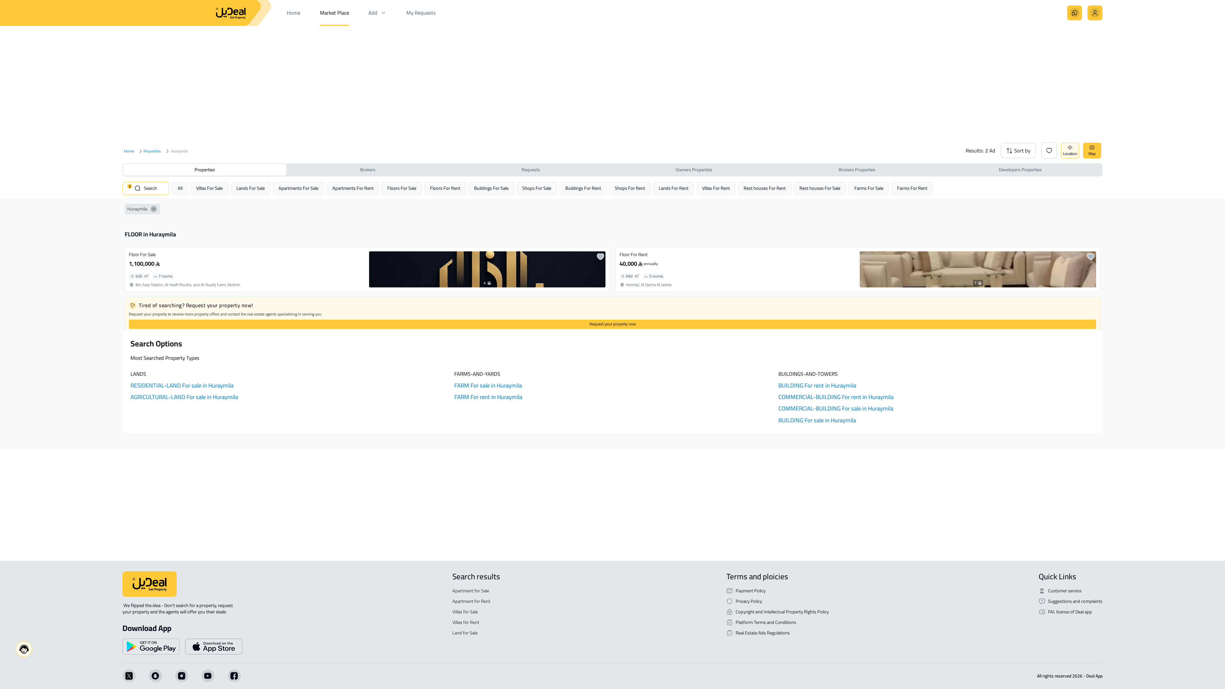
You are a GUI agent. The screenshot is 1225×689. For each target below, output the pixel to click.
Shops (536, 188)
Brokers (367, 169)
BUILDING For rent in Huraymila (817, 385)
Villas (209, 188)
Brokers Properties (857, 169)
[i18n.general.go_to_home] (149, 584)
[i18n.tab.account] (1095, 12)
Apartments (298, 188)
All (180, 188)
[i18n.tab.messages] (1074, 12)
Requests (531, 169)
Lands (250, 188)
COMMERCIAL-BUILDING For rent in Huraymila (836, 397)
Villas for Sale (465, 612)
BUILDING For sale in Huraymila (817, 420)
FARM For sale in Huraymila (488, 385)
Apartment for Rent (471, 601)
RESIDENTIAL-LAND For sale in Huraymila (182, 385)
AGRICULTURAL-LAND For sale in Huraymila (184, 397)
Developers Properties (1020, 169)
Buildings (491, 188)
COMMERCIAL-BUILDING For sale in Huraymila (835, 408)
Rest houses (765, 188)
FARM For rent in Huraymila (488, 397)
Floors (401, 188)
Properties (152, 151)
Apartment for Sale (470, 591)
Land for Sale (465, 633)
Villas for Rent (465, 622)
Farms (868, 188)
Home (129, 151)
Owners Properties (694, 169)
